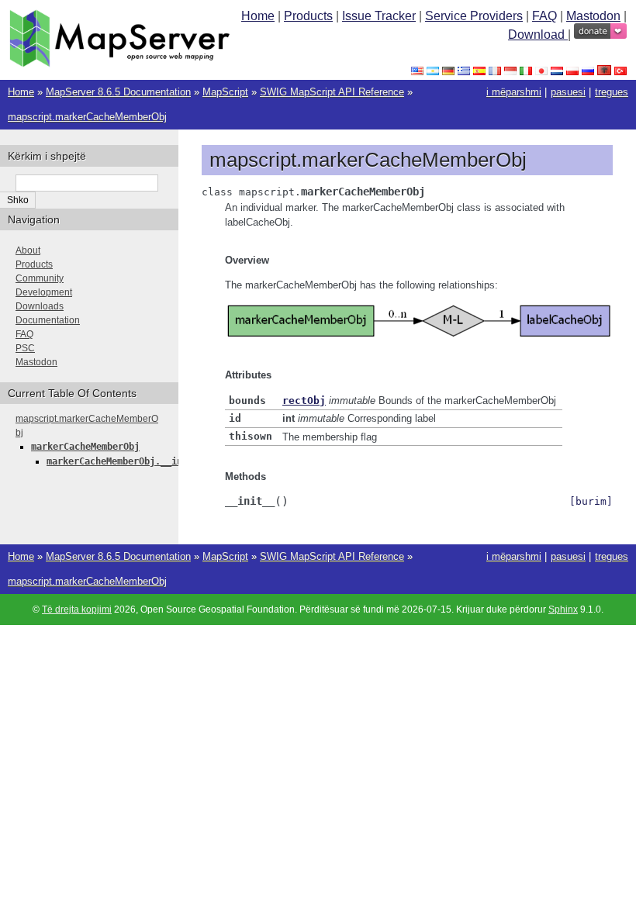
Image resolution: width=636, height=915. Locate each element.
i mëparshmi (513, 92)
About (28, 250)
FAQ (544, 15)
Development (44, 292)
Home (258, 15)
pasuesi (568, 92)
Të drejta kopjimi (77, 609)
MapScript (225, 92)
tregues (611, 92)
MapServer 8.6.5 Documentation (118, 92)
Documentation (48, 320)
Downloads (40, 306)
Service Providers (474, 15)
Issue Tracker (379, 15)
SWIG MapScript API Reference (332, 92)
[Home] (119, 63)
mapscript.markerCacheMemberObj (87, 117)
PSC (25, 348)
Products (308, 15)
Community (40, 278)
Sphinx (563, 609)
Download (538, 34)
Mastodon (593, 15)
